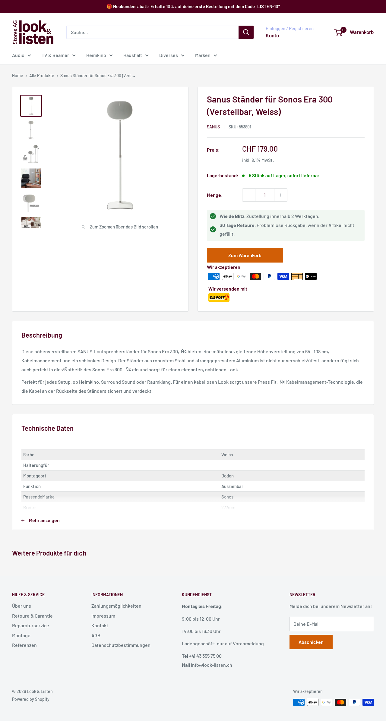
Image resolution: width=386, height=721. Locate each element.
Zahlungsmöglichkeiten (116, 606)
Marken (202, 55)
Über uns (21, 606)
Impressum (103, 616)
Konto (272, 35)
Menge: (215, 195)
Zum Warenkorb (244, 255)
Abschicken (311, 642)
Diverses (168, 55)
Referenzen (24, 645)
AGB (95, 635)
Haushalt (132, 55)
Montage (21, 635)
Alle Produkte (41, 75)
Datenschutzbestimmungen (120, 645)
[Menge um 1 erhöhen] (280, 195)
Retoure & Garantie (32, 616)
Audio (18, 55)
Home (17, 75)
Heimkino (96, 55)
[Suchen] (246, 32)
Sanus (213, 126)
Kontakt (99, 625)
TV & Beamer (55, 55)
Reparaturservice (30, 625)
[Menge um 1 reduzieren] (248, 195)
